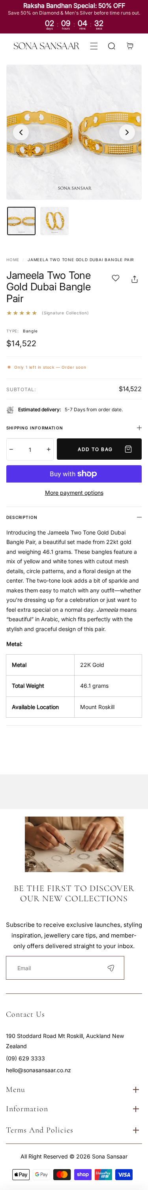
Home (12, 259)
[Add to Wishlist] (116, 279)
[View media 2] (54, 221)
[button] (93, 45)
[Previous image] (21, 132)
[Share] (134, 279)
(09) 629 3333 (25, 1058)
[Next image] (127, 132)
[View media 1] (21, 221)
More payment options (74, 492)
